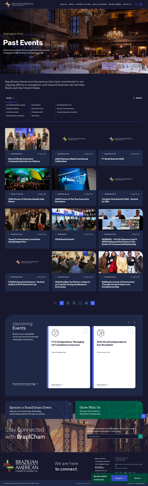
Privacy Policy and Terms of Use (83, 483)
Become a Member (115, 4)
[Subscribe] (140, 436)
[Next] (134, 322)
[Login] (141, 4)
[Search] (136, 4)
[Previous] (128, 322)
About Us (63, 4)
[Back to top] (143, 416)
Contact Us (127, 4)
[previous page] (55, 303)
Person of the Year (83, 4)
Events (71, 4)
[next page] (93, 303)
